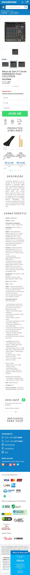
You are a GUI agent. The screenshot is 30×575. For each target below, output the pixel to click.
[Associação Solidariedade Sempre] (6, 527)
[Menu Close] (3, 7)
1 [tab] (9, 170)
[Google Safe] (17, 507)
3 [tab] (14, 170)
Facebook (9, 449)
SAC (6, 452)
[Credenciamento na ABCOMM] (7, 514)
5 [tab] (19, 170)
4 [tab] (17, 170)
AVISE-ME (15, 113)
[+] (23, 399)
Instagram (10, 445)
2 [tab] (12, 170)
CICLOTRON (6, 79)
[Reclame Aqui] (20, 513)
